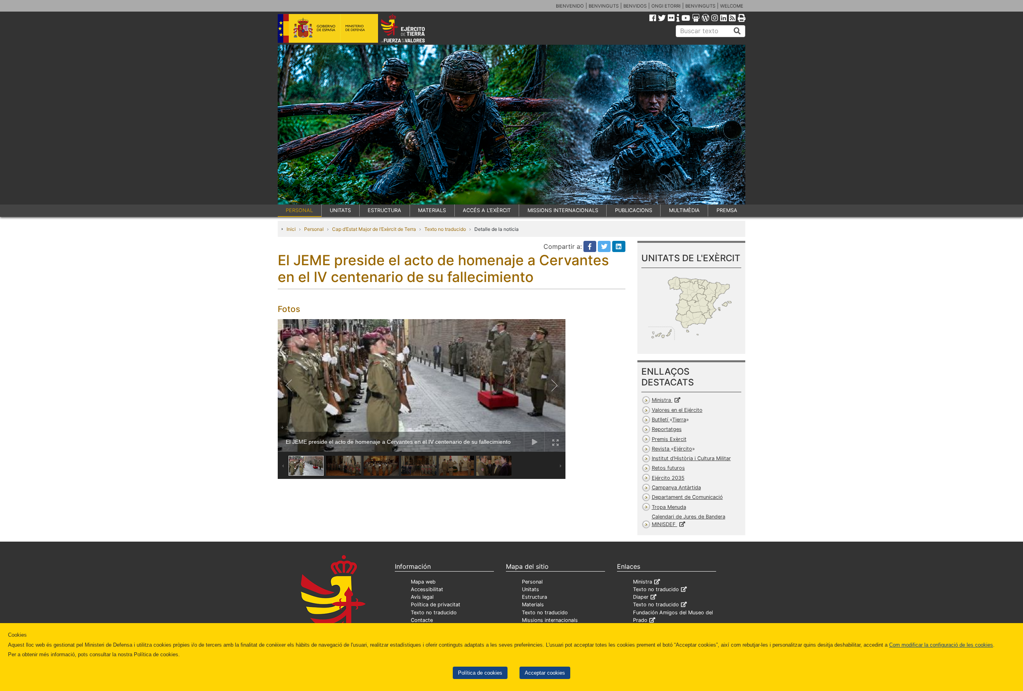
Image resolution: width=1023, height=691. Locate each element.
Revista (672, 449)
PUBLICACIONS (633, 210)
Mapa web (423, 582)
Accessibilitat (427, 589)
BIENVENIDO (570, 6)
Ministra (662, 400)
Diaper (641, 597)
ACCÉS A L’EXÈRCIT (487, 210)
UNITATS (340, 210)
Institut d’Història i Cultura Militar (691, 458)
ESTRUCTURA (384, 210)
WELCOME (731, 6)
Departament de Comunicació (687, 497)
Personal (314, 229)
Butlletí (669, 420)
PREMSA (726, 210)
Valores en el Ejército (677, 410)
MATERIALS (432, 210)
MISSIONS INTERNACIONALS (562, 210)
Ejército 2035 (668, 478)
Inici (291, 229)
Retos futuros (668, 468)
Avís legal (422, 597)
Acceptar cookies (545, 673)
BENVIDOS (635, 6)
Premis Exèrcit (669, 439)
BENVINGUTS (604, 6)
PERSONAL (299, 210)
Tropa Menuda (669, 507)
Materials (533, 605)
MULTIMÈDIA (684, 210)
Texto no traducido (445, 229)
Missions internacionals (550, 620)
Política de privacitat (435, 605)
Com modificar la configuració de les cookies (941, 645)
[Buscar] (737, 31)
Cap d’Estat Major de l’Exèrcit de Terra (374, 229)
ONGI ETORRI (666, 6)
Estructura (534, 597)
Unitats (530, 589)
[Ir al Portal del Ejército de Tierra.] (412, 28)
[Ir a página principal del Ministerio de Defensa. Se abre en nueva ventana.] (328, 28)
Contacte (422, 620)
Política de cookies (480, 673)
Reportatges (667, 429)
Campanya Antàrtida (676, 487)
